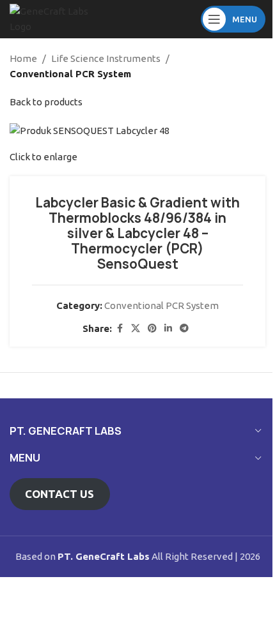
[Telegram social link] (184, 328)
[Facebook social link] (119, 328)
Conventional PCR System (70, 73)
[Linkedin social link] (168, 328)
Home (23, 58)
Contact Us (59, 494)
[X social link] (135, 328)
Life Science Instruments (106, 58)
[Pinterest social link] (152, 328)
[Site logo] (51, 18)
